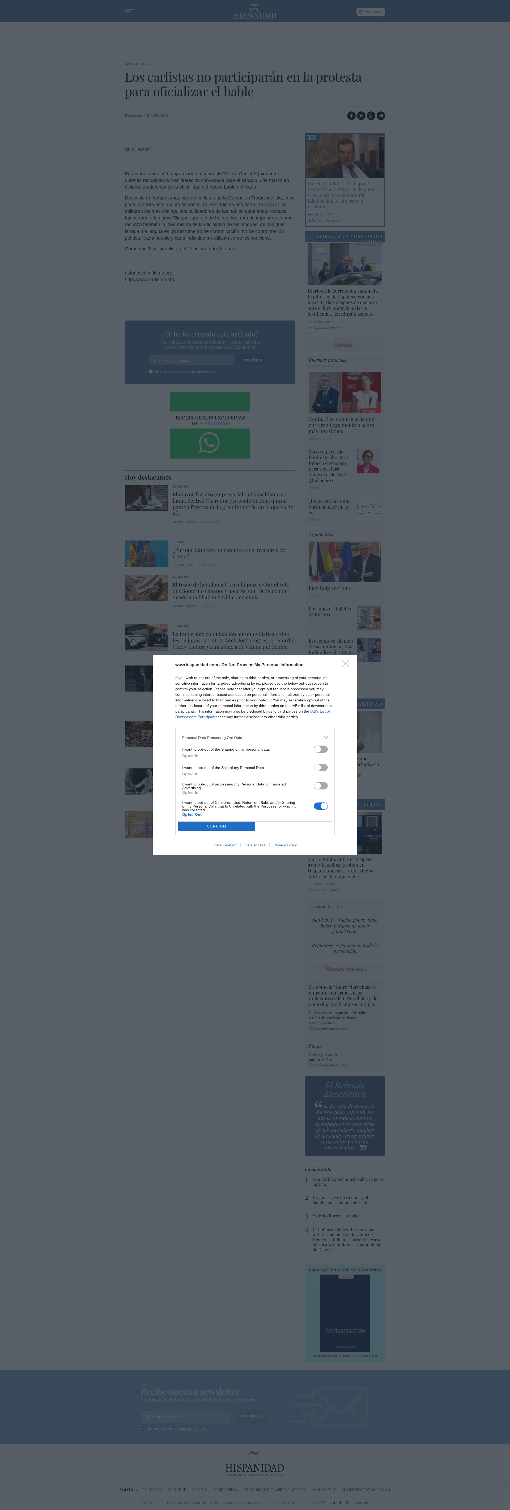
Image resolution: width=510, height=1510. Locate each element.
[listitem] (255, 737)
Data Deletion (225, 845)
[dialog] (255, 755)
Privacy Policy (285, 845)
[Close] (347, 665)
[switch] (321, 749)
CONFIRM (217, 826)
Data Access (255, 845)
